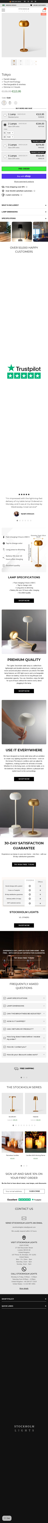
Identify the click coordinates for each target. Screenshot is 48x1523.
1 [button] (17, 520)
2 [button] (20, 520)
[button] (44, 10)
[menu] (3, 10)
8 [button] (32, 1125)
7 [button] (29, 1125)
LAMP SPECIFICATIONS (24, 577)
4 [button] (25, 520)
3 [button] (22, 520)
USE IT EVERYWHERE (24, 750)
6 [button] (30, 520)
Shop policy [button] (8, 1299)
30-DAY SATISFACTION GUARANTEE (24, 845)
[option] (24, 5)
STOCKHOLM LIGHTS (24, 912)
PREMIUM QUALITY (24, 660)
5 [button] (28, 520)
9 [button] (34, 1125)
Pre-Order (24, 169)
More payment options (24, 181)
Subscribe (34, 1191)
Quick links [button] (7, 1306)
